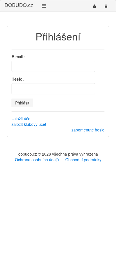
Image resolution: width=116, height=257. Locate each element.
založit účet (22, 118)
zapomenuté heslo (88, 130)
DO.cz (19, 4)
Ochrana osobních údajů (37, 159)
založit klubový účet (29, 124)
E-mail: (18, 56)
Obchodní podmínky (83, 159)
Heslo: (18, 79)
